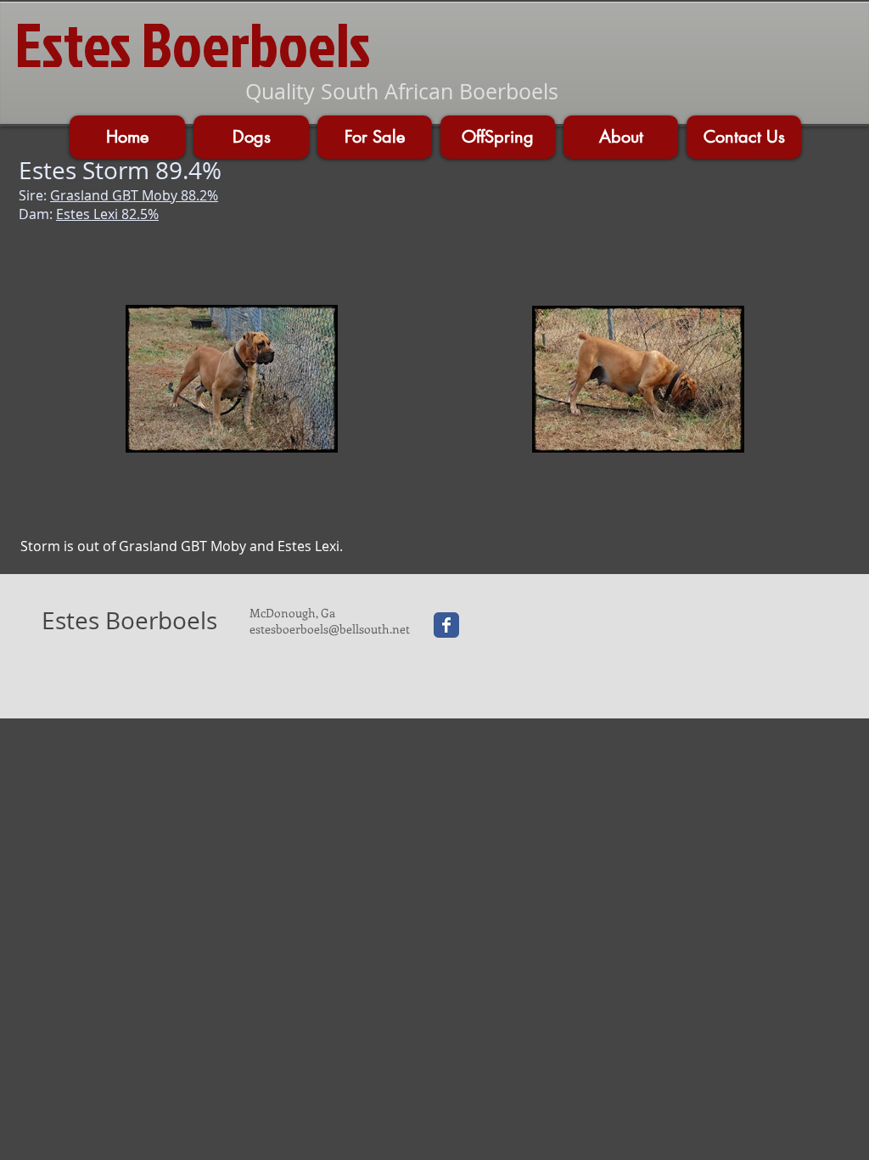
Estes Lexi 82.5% (107, 214)
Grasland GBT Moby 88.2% (134, 195)
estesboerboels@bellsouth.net (329, 629)
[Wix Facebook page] (446, 625)
